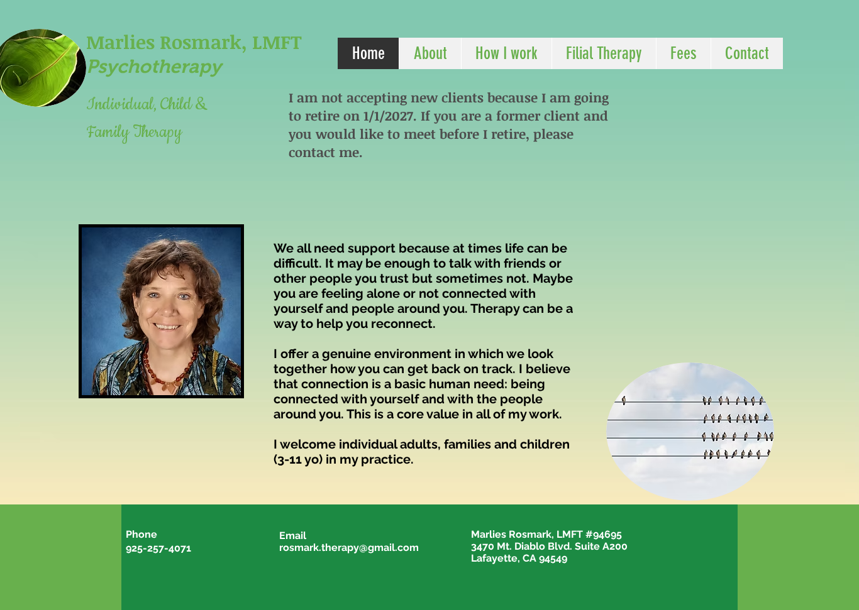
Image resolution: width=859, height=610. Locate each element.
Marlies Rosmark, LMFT (194, 42)
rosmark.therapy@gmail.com (349, 547)
